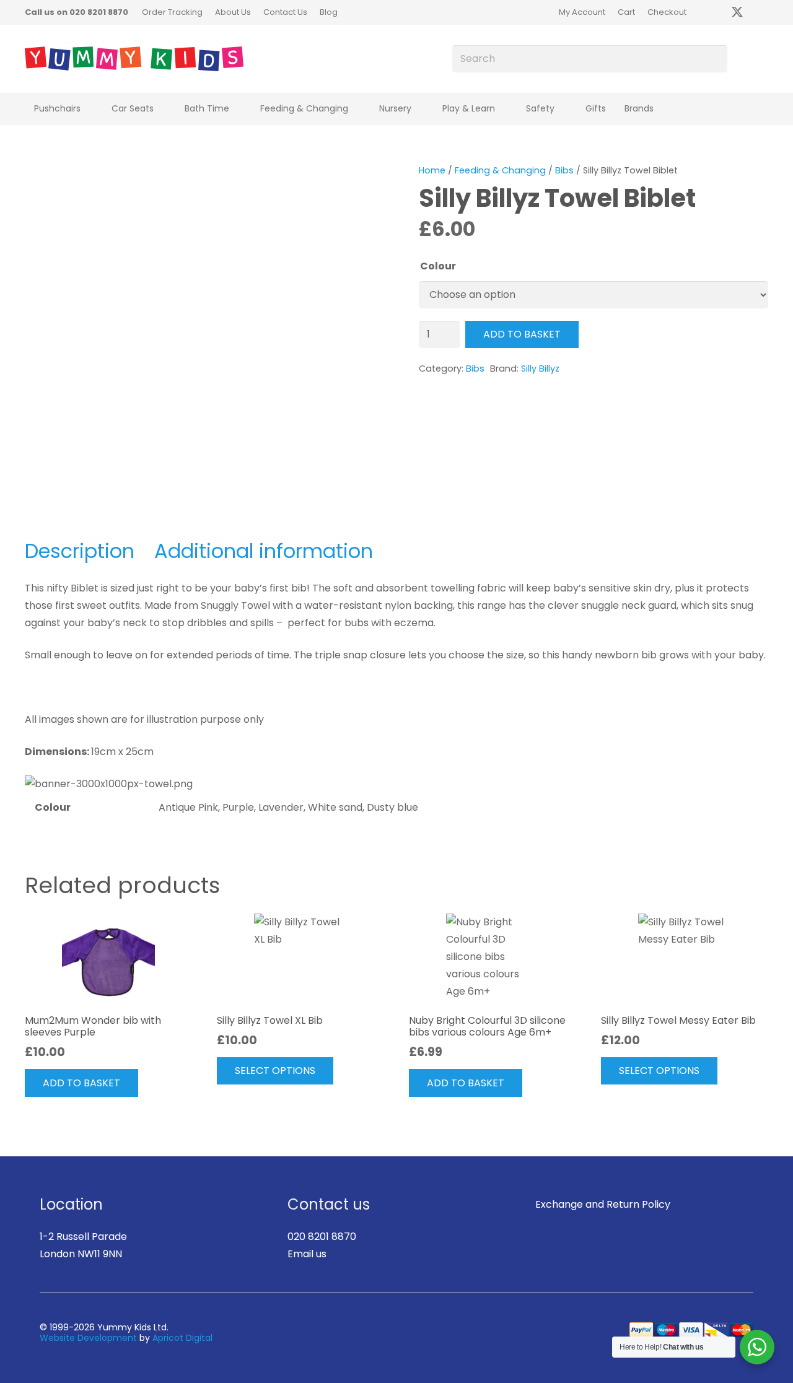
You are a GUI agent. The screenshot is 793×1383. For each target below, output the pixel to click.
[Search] (713, 59)
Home (432, 170)
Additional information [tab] (263, 551)
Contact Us (285, 12)
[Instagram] (762, 12)
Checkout (666, 12)
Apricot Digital (182, 1338)
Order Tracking (172, 12)
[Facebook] (712, 12)
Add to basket (522, 334)
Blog (329, 12)
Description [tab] (79, 551)
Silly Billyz (540, 368)
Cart (626, 12)
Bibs (564, 170)
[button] (89, 108)
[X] (737, 12)
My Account (582, 12)
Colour (438, 266)
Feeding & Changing (500, 170)
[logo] (134, 58)
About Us (233, 12)
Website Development (88, 1338)
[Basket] (747, 59)
